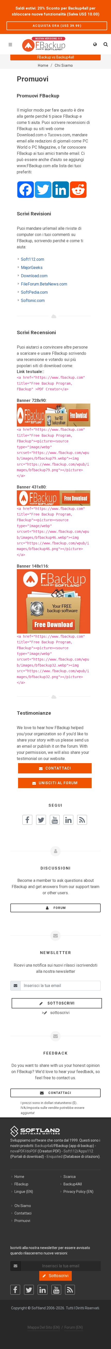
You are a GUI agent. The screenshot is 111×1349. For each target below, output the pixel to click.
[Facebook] (15, 1290)
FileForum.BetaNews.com (44, 284)
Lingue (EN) (23, 1192)
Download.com (34, 275)
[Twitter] (29, 1290)
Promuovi (22, 1221)
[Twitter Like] (41, 820)
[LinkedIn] (42, 1290)
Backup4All (73, 1184)
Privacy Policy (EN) (78, 1192)
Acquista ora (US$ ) (57, 26)
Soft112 (70, 1151)
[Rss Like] (82, 820)
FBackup (21, 1184)
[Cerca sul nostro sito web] (105, 43)
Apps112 (85, 1151)
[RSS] (70, 1290)
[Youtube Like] (55, 820)
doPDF (31, 1151)
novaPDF (17, 1151)
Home (19, 1177)
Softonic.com (33, 300)
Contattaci (57, 768)
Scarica (70, 1177)
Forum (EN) (74, 1327)
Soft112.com (32, 259)
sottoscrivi (59, 1003)
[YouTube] (56, 1290)
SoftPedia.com (34, 292)
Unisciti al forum (58, 783)
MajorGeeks (32, 267)
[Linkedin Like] (68, 820)
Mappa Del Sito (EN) (44, 1327)
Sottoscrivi (57, 1275)
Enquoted (54, 1156)
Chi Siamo (22, 1206)
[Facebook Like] (27, 820)
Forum (58, 908)
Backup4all (44, 1146)
